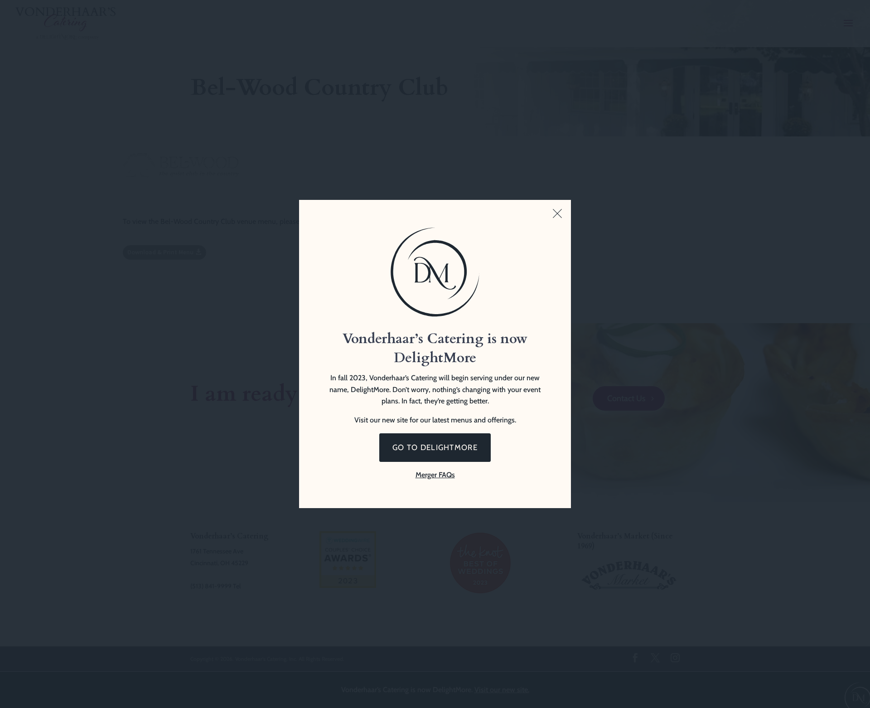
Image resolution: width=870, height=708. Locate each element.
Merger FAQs (435, 474)
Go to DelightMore (435, 447)
